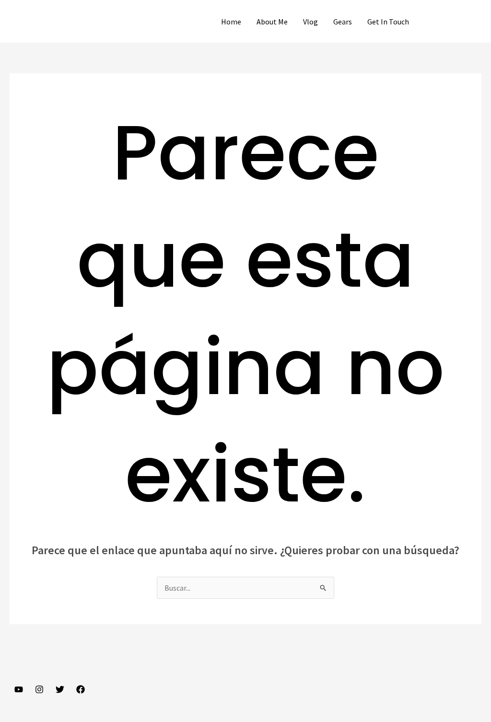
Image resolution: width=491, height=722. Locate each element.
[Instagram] (39, 689)
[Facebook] (80, 689)
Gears (342, 21)
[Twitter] (60, 689)
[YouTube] (18, 689)
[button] (453, 22)
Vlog (310, 21)
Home (231, 21)
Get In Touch (388, 21)
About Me (272, 21)
